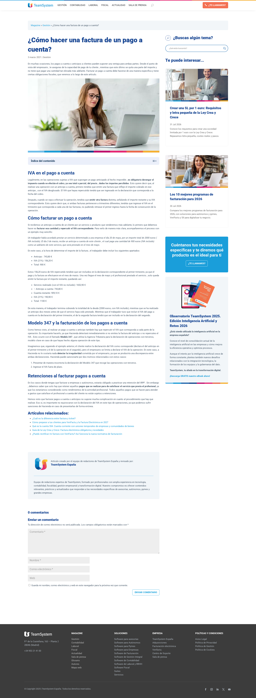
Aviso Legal (201, 639)
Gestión (46, 25)
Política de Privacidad (206, 642)
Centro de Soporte (161, 653)
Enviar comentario (146, 592)
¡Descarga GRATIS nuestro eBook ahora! (190, 376)
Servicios (118, 674)
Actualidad (76, 653)
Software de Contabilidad (126, 660)
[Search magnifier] (225, 48)
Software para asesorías (126, 639)
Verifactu (156, 649)
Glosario (75, 660)
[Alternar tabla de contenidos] (153, 161)
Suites (117, 671)
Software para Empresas (126, 649)
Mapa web (76, 667)
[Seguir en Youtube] (229, 689)
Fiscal (74, 649)
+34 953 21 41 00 (32, 650)
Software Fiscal (122, 667)
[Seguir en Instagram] (211, 689)
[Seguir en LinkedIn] (217, 689)
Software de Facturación (126, 653)
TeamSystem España (63, 464)
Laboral (75, 646)
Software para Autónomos (127, 642)
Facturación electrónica (164, 646)
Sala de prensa (78, 657)
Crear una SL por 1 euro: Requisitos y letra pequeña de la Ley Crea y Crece (195, 112)
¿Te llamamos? (217, 5)
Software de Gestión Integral (128, 657)
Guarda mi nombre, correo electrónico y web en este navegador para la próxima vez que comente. (79, 585)
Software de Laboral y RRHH (128, 664)
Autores (75, 664)
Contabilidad (77, 642)
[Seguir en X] (223, 689)
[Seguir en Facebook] (205, 689)
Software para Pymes (124, 646)
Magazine (35, 25)
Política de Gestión (204, 646)
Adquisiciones (159, 642)
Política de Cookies (205, 649)
